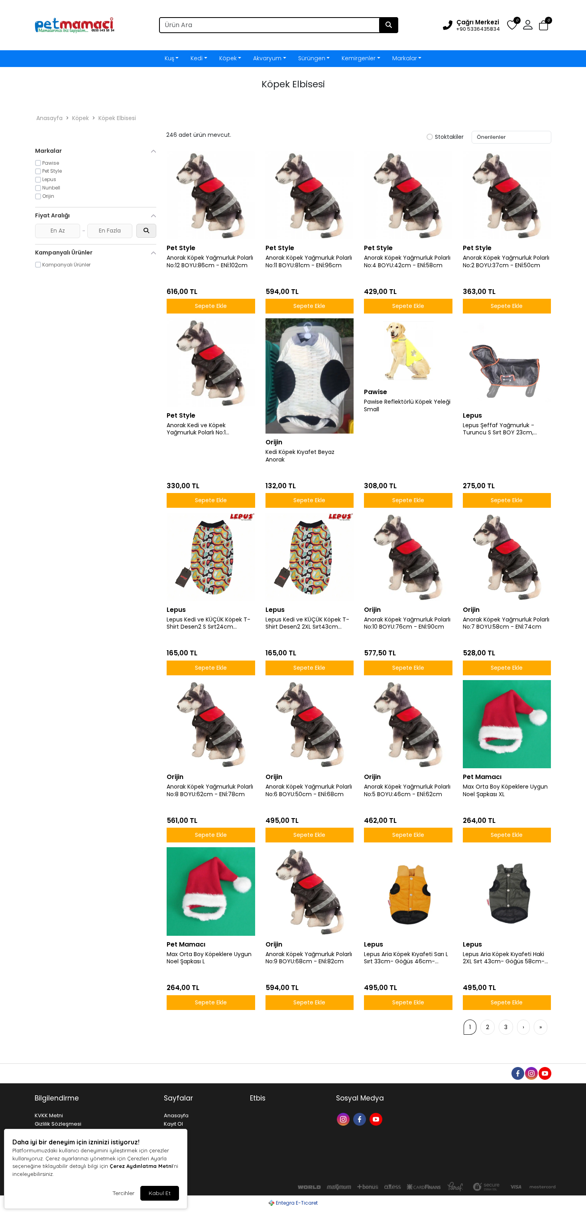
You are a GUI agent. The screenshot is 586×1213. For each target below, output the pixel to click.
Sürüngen (311, 58)
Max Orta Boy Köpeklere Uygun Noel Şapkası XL (505, 790)
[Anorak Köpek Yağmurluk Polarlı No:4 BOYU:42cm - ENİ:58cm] (408, 195)
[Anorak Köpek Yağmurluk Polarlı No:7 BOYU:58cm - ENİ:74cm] (507, 557)
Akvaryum (267, 58)
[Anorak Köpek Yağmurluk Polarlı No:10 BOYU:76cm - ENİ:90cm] (408, 557)
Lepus (472, 415)
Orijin (273, 442)
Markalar (404, 58)
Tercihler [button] (123, 1193)
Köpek (228, 58)
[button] (544, 25)
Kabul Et (160, 1193)
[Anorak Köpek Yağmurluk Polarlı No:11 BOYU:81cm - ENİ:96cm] (309, 195)
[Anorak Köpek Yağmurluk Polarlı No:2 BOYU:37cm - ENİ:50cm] (507, 195)
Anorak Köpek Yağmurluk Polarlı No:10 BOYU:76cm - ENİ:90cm (407, 623)
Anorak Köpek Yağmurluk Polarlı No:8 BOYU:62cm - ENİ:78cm (210, 790)
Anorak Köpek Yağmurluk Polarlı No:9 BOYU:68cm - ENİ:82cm (308, 958)
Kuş (169, 58)
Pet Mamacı (482, 776)
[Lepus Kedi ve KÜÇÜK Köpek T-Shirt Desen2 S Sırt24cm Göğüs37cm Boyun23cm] (211, 557)
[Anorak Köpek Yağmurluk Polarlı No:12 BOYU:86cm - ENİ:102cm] (211, 195)
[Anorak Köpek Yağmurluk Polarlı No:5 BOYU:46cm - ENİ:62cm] (408, 724)
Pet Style (181, 247)
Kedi (197, 58)
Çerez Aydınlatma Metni (141, 1166)
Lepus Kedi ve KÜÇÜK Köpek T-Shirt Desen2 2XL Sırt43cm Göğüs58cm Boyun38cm (307, 623)
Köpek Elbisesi (117, 118)
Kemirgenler (359, 58)
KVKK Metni (49, 1115)
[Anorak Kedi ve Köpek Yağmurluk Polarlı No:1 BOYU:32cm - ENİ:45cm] (211, 362)
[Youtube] (377, 1119)
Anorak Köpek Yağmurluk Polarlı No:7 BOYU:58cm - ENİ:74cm (506, 623)
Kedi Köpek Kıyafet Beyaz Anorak (299, 456)
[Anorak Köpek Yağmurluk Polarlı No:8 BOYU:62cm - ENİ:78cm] (211, 724)
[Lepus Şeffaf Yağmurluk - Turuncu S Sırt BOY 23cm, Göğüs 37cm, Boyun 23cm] (507, 362)
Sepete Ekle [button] (211, 306)
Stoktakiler (449, 137)
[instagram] (531, 1073)
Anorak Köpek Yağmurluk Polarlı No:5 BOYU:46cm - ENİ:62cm (407, 790)
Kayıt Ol (173, 1124)
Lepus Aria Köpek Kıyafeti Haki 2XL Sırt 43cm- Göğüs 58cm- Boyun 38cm (504, 958)
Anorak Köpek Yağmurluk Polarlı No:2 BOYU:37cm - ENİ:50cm (506, 261)
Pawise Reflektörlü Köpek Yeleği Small (407, 405)
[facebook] (517, 1073)
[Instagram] (344, 1119)
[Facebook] (360, 1119)
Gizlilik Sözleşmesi (58, 1124)
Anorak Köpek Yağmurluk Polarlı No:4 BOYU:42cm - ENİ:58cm (407, 261)
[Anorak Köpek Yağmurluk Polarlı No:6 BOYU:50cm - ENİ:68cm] (309, 724)
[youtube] (544, 1073)
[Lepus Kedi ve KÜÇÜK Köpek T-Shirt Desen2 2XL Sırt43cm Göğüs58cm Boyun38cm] (309, 557)
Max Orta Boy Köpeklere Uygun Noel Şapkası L (209, 958)
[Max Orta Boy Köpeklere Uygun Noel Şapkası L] (211, 891)
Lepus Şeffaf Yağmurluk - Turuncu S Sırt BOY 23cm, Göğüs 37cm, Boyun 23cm (499, 429)
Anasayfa (49, 118)
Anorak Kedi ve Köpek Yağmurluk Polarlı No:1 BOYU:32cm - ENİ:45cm (199, 429)
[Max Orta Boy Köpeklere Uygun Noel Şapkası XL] (507, 724)
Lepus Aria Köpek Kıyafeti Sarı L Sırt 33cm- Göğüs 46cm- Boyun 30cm (406, 958)
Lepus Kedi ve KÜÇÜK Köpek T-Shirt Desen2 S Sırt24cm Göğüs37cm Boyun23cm (208, 623)
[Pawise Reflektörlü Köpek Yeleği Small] (408, 350)
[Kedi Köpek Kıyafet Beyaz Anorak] (309, 376)
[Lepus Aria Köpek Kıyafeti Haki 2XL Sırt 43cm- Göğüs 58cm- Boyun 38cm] (507, 891)
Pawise (375, 391)
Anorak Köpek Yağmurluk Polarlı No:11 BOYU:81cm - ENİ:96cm (308, 261)
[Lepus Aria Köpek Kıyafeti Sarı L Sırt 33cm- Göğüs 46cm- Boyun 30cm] (408, 891)
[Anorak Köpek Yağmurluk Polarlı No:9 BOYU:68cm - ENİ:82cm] (309, 891)
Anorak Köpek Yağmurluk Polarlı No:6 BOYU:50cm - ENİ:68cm (308, 790)
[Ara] (388, 25)
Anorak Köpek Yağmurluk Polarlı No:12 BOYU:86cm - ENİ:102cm (210, 261)
